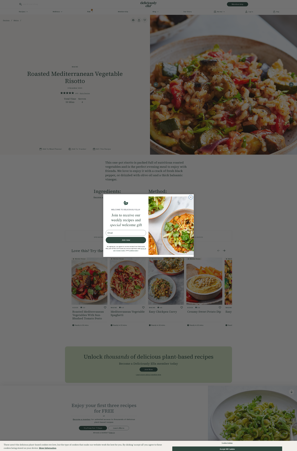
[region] (148, 446)
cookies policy (133, 250)
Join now (126, 240)
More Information (47, 448)
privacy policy (120, 250)
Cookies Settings (227, 443)
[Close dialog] (191, 197)
